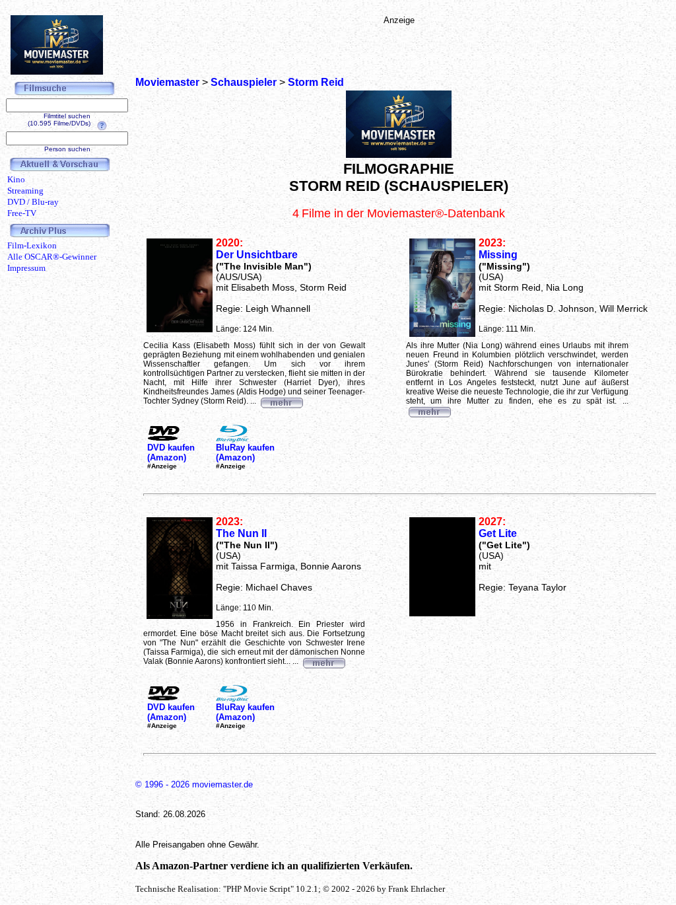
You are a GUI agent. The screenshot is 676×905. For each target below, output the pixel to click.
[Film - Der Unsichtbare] (281, 401)
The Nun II (241, 533)
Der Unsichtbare (257, 254)
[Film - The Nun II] (323, 661)
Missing (498, 254)
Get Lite (498, 533)
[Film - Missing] (429, 410)
